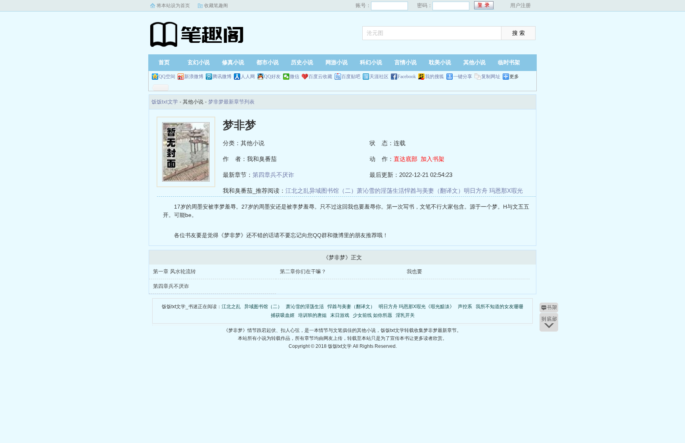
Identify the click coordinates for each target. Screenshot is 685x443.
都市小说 (267, 62)
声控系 (465, 306)
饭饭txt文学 (197, 34)
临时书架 (509, 62)
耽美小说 (440, 62)
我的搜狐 (434, 76)
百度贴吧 (350, 76)
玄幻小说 (199, 62)
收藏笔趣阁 (216, 5)
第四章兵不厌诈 (273, 174)
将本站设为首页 (173, 5)
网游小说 (336, 62)
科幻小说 (371, 62)
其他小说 (474, 62)
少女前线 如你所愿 (372, 315)
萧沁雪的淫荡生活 (380, 190)
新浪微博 (193, 76)
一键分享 (462, 76)
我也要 (414, 271)
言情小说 (405, 62)
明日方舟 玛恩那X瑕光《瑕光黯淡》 (416, 306)
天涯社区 (378, 76)
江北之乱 (297, 190)
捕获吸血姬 (283, 315)
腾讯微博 (222, 76)
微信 (294, 76)
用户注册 (520, 5)
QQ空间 (167, 76)
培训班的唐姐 (312, 315)
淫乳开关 (405, 315)
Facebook (407, 76)
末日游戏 (339, 315)
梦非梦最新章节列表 (231, 102)
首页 (164, 62)
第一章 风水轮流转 (174, 271)
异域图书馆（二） (333, 190)
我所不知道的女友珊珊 (499, 306)
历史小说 (302, 62)
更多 (514, 76)
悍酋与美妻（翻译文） (434, 190)
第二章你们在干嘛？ (303, 271)
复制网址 (490, 76)
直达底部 (405, 158)
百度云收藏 (320, 76)
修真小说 (233, 62)
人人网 (248, 76)
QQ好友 (272, 76)
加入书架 (432, 158)
